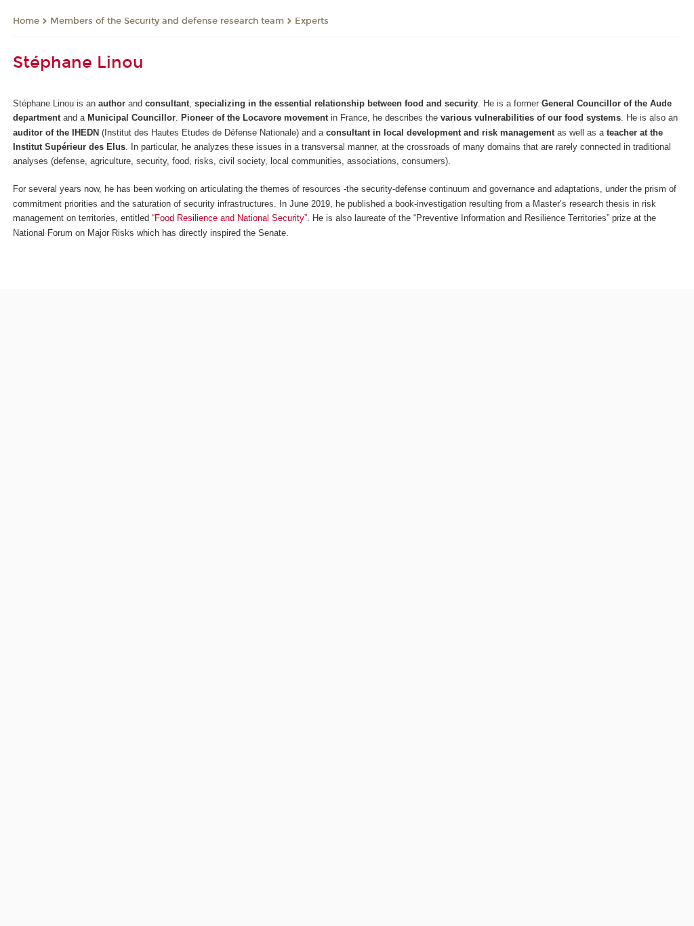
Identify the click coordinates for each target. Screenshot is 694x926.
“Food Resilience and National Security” (229, 218)
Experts (312, 21)
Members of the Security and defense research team (167, 21)
